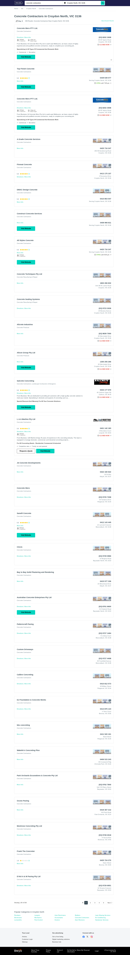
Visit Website (26, 57)
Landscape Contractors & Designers (44, 384)
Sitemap (24, 942)
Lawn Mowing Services (102, 915)
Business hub (56, 942)
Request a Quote (26, 451)
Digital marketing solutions (61, 939)
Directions (20, 37)
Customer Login (27, 939)
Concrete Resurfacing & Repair (27, 277)
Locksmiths (18, 920)
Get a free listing (57, 936)
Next (109, 903)
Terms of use (60, 951)
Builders (77, 915)
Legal (97, 951)
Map (19, 21)
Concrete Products (23, 327)
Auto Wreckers (80, 920)
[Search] (103, 3)
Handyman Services (101, 920)
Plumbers (17, 915)
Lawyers (37, 915)
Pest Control (38, 920)
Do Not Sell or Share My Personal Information (78, 951)
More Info (27, 37)
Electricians (18, 917)
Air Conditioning (100, 917)
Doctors (57, 920)
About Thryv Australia (35, 951)
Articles (24, 936)
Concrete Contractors (24, 31)
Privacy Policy (48, 951)
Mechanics (38, 917)
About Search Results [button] (107, 21)
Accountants (59, 917)
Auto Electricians (60, 915)
